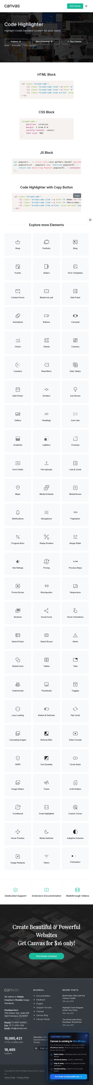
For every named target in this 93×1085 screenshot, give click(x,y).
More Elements (43, 41)
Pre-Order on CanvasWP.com (67, 1077)
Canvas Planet (43, 1019)
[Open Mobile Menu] (86, 6)
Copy (77, 195)
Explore (15, 41)
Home (6, 45)
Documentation (43, 996)
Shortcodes (16, 45)
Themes (40, 1011)
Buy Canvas (75, 41)
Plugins (39, 1003)
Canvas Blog (42, 1015)
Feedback (40, 999)
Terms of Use (9, 1077)
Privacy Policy (23, 1077)
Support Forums (44, 1007)
